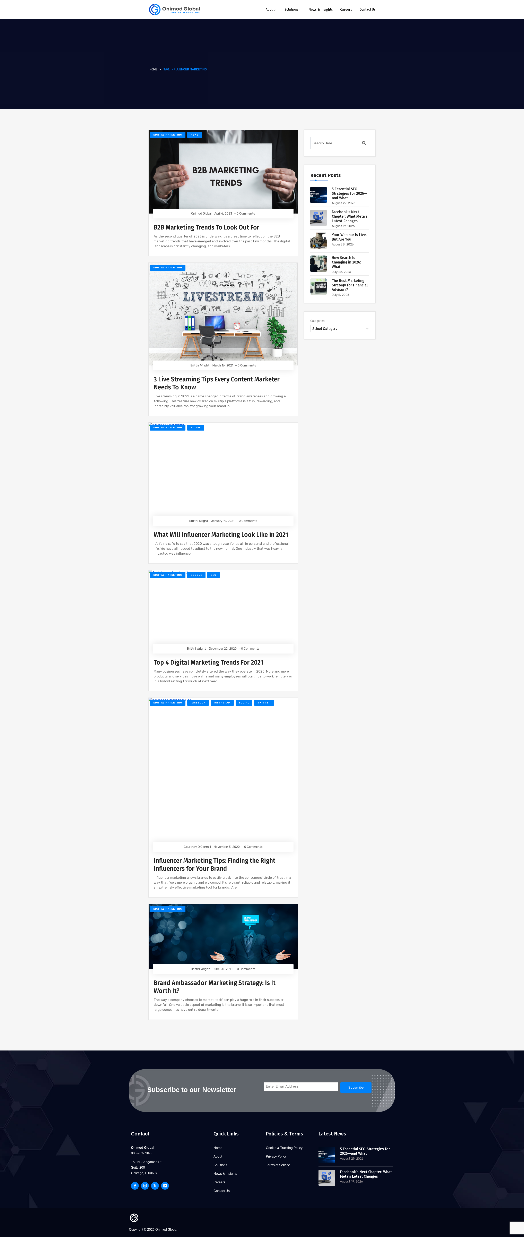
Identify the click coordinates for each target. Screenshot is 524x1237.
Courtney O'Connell (197, 847)
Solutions (291, 9)
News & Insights (320, 9)
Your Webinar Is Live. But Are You (349, 237)
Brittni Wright (199, 365)
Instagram (222, 702)
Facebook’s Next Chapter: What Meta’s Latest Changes (349, 216)
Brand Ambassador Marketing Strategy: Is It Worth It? (215, 987)
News (195, 134)
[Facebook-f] (135, 1186)
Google (196, 574)
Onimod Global (201, 213)
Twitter (264, 702)
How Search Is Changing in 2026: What (346, 262)
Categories (317, 321)
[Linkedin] (165, 1186)
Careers (346, 9)
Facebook (198, 702)
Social (196, 427)
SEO (213, 574)
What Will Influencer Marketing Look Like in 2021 (221, 534)
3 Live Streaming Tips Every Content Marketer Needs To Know (217, 383)
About (270, 9)
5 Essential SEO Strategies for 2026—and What (349, 193)
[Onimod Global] (174, 9)
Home (153, 69)
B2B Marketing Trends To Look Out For (206, 227)
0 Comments (246, 213)
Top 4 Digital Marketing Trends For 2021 (208, 662)
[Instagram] (145, 1186)
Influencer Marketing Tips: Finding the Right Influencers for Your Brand (214, 864)
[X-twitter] (155, 1186)
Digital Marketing (167, 134)
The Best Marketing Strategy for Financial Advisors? (350, 285)
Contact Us (367, 9)
